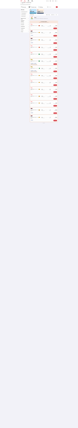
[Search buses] (57, 7)
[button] (29, 7)
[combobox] (25, 7)
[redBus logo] (21, 1)
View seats (55, 28)
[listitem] (32, 35)
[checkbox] (25, 14)
